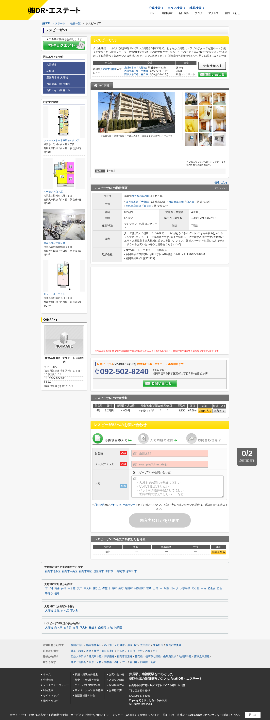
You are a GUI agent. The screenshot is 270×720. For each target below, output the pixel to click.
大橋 (99, 662)
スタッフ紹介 (116, 679)
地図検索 (195, 7)
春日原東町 (108, 650)
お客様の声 (115, 690)
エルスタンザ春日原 (54, 243)
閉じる (252, 714)
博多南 (108, 662)
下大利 (49, 588)
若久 (147, 650)
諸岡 (81, 650)
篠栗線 (139, 656)
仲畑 (63, 588)
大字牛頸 (185, 588)
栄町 (121, 588)
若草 (148, 588)
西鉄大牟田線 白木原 (58, 83)
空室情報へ (211, 65)
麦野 (140, 650)
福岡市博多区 (52, 571)
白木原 (144, 71)
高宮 (153, 662)
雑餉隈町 (139, 588)
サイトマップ (51, 695)
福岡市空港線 (124, 656)
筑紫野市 (98, 571)
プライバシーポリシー (122, 504)
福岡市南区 (85, 571)
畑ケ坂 (174, 588)
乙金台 (211, 588)
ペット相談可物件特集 (87, 684)
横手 (96, 650)
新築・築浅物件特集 (86, 674)
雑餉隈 (118, 627)
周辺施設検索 (116, 684)
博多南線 (109, 656)
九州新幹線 (185, 656)
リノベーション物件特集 (89, 690)
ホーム (47, 674)
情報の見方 (220, 182)
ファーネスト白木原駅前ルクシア (61, 140)
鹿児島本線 (130, 67)
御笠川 (106, 588)
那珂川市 (132, 571)
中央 (203, 588)
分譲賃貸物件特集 (85, 695)
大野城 (142, 67)
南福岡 (102, 627)
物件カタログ (51, 700)
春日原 (144, 74)
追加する (219, 410)
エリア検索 (175, 7)
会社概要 (183, 13)
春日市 (109, 571)
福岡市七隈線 (153, 656)
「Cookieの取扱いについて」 (201, 715)
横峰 (56, 593)
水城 (56, 610)
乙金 (219, 588)
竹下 (155, 650)
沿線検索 (154, 7)
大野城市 (105, 69)
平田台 (131, 650)
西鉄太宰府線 (202, 656)
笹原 (91, 662)
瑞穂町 (113, 69)
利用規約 (99, 504)
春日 (75, 627)
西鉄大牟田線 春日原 (58, 90)
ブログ (198, 13)
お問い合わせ (232, 13)
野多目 (121, 650)
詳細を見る (205, 410)
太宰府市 (120, 571)
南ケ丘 (97, 588)
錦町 (114, 588)
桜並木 (93, 627)
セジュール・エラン (54, 294)
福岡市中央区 (69, 571)
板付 (88, 650)
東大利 (88, 588)
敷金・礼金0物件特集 (87, 679)
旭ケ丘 (195, 588)
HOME (152, 13)
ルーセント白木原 (53, 191)
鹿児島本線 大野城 (57, 77)
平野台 (49, 593)
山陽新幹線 (169, 656)
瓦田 (79, 588)
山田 (155, 588)
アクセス (213, 13)
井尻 (73, 650)
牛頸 (166, 588)
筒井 (56, 588)
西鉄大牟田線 (131, 71)
